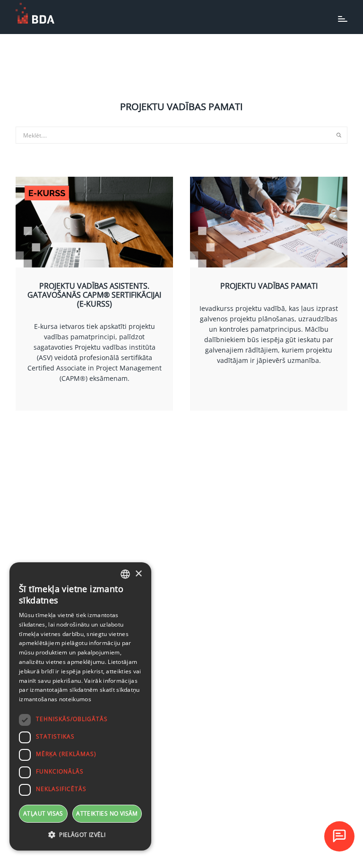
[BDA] (35, 13)
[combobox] (125, 574)
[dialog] (80, 706)
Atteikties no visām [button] (107, 813)
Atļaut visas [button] (43, 813)
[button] (80, 835)
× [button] (138, 573)
